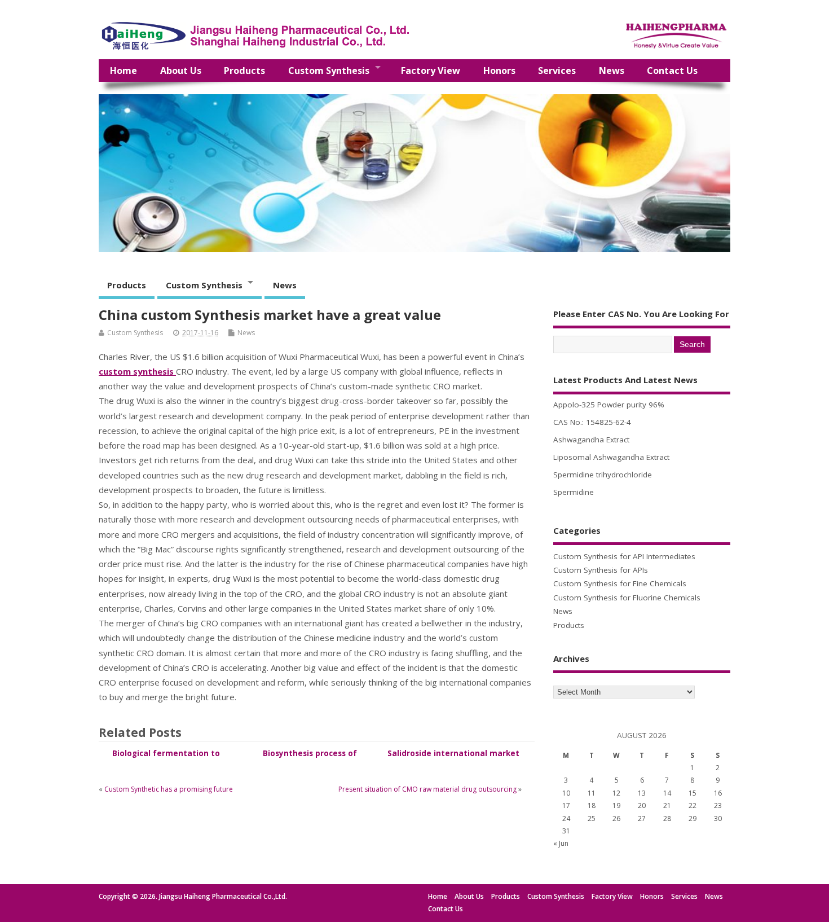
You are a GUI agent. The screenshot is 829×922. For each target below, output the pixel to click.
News (611, 70)
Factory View (430, 70)
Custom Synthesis (328, 70)
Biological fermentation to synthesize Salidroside (166, 758)
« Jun (560, 843)
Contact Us (672, 70)
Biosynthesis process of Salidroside (310, 758)
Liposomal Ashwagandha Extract (611, 457)
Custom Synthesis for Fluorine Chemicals (626, 597)
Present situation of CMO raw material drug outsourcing (427, 789)
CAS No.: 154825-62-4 (592, 422)
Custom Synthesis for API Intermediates (624, 556)
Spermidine (573, 492)
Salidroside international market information (453, 758)
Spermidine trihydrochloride (602, 474)
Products (244, 70)
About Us (180, 70)
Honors (499, 70)
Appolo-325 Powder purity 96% (608, 404)
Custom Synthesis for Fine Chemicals (619, 583)
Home (123, 70)
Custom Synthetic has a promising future (168, 789)
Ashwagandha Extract (591, 439)
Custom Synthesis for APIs (600, 570)
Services (557, 70)
